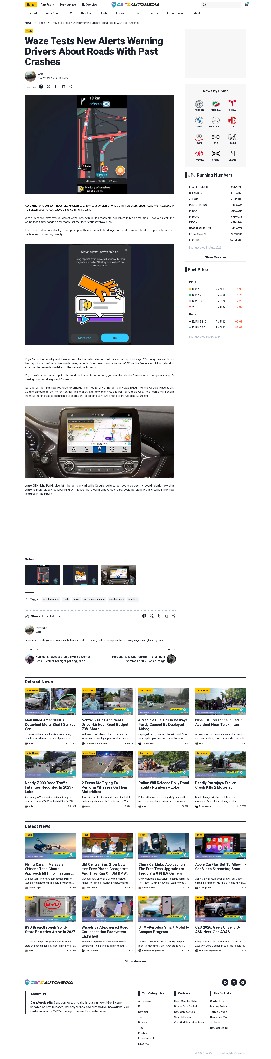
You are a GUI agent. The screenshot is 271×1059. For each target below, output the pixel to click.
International (175, 13)
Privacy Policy (218, 1006)
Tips (137, 13)
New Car (86, 13)
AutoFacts (47, 4)
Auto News (52, 13)
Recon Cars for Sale (186, 1006)
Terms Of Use (218, 1011)
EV (70, 13)
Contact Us (217, 1001)
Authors (215, 1022)
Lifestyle (198, 13)
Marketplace (68, 4)
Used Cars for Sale (185, 1001)
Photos (153, 13)
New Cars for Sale (185, 1011)
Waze (114, 205)
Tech (104, 13)
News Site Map (219, 1017)
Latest (33, 13)
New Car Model (219, 1027)
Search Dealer (182, 1017)
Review (120, 13)
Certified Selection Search (190, 1022)
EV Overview (89, 4)
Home (30, 4)
